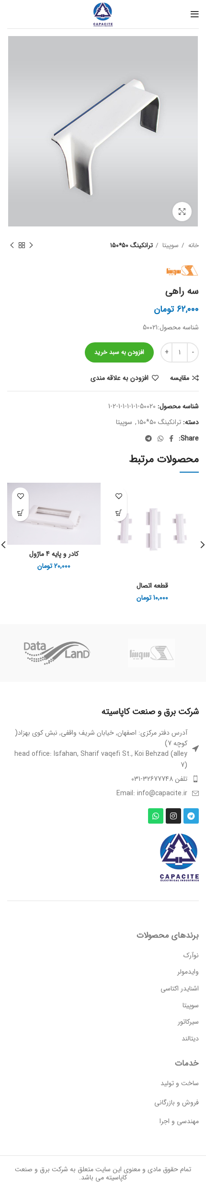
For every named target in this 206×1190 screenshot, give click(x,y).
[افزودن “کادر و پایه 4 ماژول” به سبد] (20, 512)
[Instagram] (173, 816)
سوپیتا (169, 245)
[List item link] (103, 779)
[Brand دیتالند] (56, 653)
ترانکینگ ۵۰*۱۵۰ (131, 245)
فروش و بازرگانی (176, 1102)
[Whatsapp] (155, 816)
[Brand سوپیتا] (151, 653)
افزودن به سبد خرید (119, 352)
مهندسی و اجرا (179, 1121)
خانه (192, 245)
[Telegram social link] (148, 438)
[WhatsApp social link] (160, 438)
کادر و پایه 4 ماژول (54, 554)
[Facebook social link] (171, 438)
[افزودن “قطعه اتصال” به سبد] (118, 512)
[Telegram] (191, 816)
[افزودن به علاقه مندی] (118, 496)
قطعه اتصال (152, 585)
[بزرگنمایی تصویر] (182, 211)
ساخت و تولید (179, 1083)
